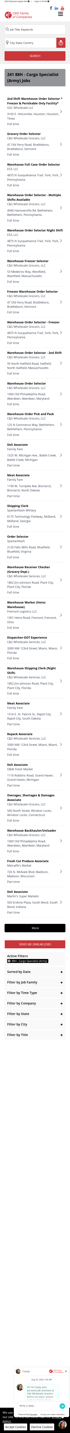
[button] (35, 972)
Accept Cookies (15, 1427)
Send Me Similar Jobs (35, 944)
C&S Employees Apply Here (16, 1)
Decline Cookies (42, 1427)
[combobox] (35, 29)
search (35, 56)
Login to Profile (41, 1)
